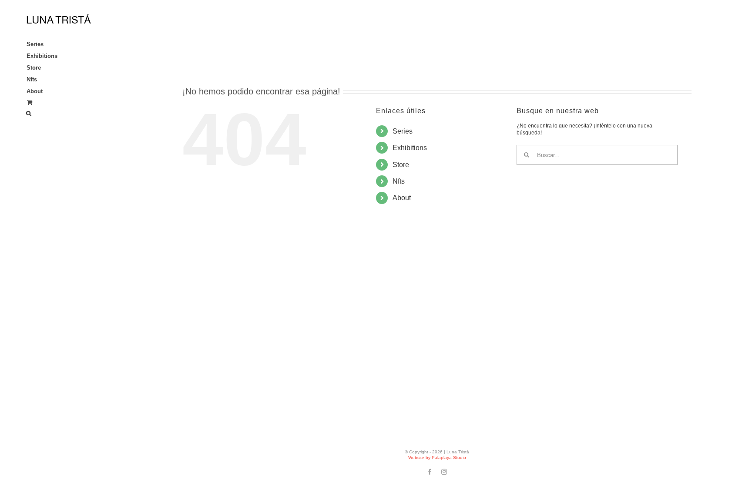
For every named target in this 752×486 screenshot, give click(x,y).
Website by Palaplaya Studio (437, 457)
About (402, 197)
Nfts (399, 181)
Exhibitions (410, 147)
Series (403, 131)
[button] (61, 113)
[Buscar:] (597, 155)
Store (401, 164)
